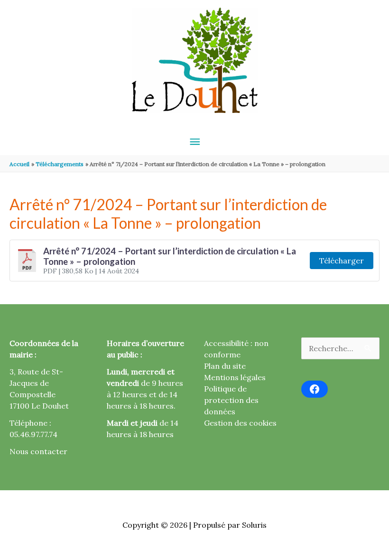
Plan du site (225, 366)
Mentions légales (235, 377)
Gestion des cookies (240, 423)
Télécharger (341, 260)
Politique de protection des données (231, 400)
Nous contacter (38, 451)
